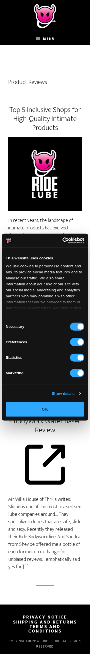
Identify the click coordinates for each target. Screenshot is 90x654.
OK (45, 409)
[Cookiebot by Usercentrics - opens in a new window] (63, 240)
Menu (49, 38)
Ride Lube (45, 16)
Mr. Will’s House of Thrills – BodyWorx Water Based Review (45, 421)
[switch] (77, 342)
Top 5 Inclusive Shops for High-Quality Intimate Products (45, 118)
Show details (63, 393)
